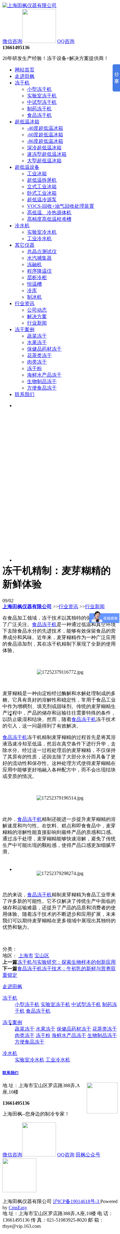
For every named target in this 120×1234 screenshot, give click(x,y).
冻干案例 (24, 329)
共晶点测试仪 (42, 251)
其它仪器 (24, 245)
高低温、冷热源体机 (49, 212)
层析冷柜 (37, 277)
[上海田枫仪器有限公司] (29, 5)
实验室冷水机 (42, 232)
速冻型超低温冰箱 (46, 154)
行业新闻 (37, 323)
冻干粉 (34, 368)
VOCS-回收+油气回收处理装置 (60, 206)
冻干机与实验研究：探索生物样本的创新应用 (66, 962)
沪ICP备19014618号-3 (76, 1201)
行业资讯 (24, 303)
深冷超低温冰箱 (44, 147)
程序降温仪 (39, 271)
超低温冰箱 (27, 121)
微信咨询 (12, 41)
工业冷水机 (39, 238)
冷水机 (22, 225)
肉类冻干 (37, 362)
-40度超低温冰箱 (45, 128)
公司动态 (37, 310)
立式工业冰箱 (42, 186)
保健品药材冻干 (44, 349)
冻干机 (22, 82)
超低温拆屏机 (42, 180)
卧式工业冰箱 (42, 193)
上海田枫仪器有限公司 (27, 606)
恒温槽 (34, 284)
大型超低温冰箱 (44, 160)
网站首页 (24, 69)
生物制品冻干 (42, 381)
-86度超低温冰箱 (45, 141)
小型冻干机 (39, 89)
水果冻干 (37, 342)
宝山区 (41, 955)
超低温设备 (27, 167)
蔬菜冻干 (37, 336)
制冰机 (34, 297)
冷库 (32, 290)
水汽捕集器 (39, 258)
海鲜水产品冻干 (44, 375)
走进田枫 (24, 76)
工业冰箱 (37, 173)
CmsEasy (18, 1207)
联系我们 (24, 394)
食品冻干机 (39, 115)
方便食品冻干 (42, 388)
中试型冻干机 (42, 102)
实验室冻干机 (42, 95)
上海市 (25, 955)
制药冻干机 (39, 108)
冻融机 (34, 264)
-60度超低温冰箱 (45, 134)
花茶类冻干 (39, 355)
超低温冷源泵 (42, 199)
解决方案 (37, 316)
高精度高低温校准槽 (49, 219)
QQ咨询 (65, 41)
